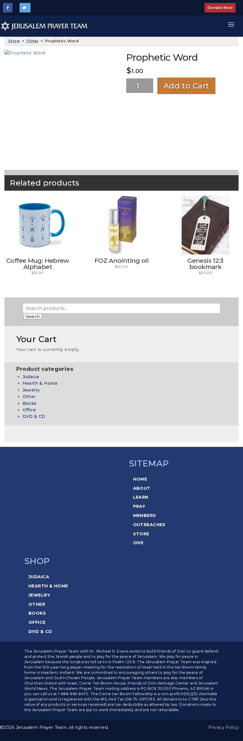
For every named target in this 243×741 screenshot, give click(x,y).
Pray (139, 506)
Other (32, 41)
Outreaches (149, 524)
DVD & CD (34, 416)
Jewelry (31, 390)
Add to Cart (186, 85)
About (142, 488)
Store (14, 41)
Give (138, 542)
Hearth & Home (40, 383)
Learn (140, 497)
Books (30, 403)
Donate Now (220, 7)
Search (32, 316)
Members (144, 515)
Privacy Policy (223, 727)
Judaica (31, 376)
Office (29, 410)
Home (140, 479)
